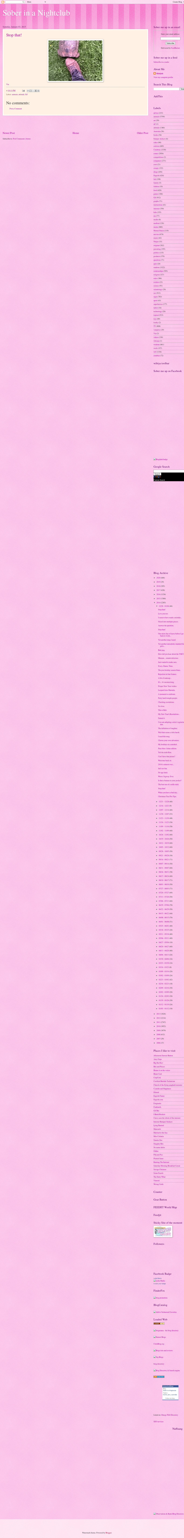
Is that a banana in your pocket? (169, 780)
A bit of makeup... (164, 678)
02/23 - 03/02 (164, 979)
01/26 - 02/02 (164, 996)
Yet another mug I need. (167, 639)
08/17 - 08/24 (164, 876)
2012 (159, 1018)
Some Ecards (158, 1173)
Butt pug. (161, 650)
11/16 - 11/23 (164, 822)
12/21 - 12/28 (164, 801)
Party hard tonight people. (168, 698)
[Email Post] (23, 90)
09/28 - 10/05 (164, 851)
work (155, 348)
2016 (159, 594)
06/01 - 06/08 (164, 921)
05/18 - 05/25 (164, 930)
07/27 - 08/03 (164, 888)
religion (156, 274)
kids (155, 212)
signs (155, 296)
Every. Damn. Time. (165, 666)
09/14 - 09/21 (164, 859)
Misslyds (159, 73)
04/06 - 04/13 (164, 954)
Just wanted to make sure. (167, 662)
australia (174, 1394)
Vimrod (156, 1180)
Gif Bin (156, 1110)
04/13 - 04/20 (164, 950)
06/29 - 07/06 (164, 905)
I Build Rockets (159, 1114)
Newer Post (9, 133)
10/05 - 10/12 (164, 847)
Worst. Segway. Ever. (166, 776)
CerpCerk (157, 1077)
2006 (159, 1043)
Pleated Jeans (158, 1158)
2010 (159, 1026)
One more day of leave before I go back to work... (170, 634)
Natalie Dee (158, 1140)
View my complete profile (163, 77)
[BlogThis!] (30, 90)
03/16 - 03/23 (164, 967)
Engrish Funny (159, 1096)
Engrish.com (158, 1099)
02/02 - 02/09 (164, 992)
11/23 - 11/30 (164, 818)
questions (157, 260)
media (156, 219)
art (155, 120)
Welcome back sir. (165, 760)
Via (7, 84)
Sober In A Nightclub (169, 1390)
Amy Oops (158, 1059)
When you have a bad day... (168, 792)
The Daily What (159, 1177)
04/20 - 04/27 (164, 946)
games (156, 194)
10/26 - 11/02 (164, 834)
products (157, 256)
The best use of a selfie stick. (168, 784)
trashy (156, 322)
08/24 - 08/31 (164, 872)
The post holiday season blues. (169, 670)
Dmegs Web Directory (169, 1415)
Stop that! (14, 34)
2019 (159, 582)
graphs (156, 201)
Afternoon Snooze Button (163, 1055)
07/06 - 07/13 (164, 901)
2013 (159, 1013)
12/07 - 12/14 (164, 810)
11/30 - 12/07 (164, 814)
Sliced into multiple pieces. (168, 621)
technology (158, 311)
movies (156, 234)
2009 (159, 1030)
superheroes (158, 304)
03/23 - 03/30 (164, 963)
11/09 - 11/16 (164, 826)
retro (155, 278)
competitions (158, 157)
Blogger (109, 1532)
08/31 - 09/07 (164, 868)
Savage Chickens (160, 1169)
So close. (161, 706)
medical (156, 223)
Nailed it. (161, 718)
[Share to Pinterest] (38, 90)
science (156, 285)
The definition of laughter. (168, 728)
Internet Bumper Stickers (163, 1121)
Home (76, 133)
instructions (158, 204)
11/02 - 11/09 (164, 830)
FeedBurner (175, 48)
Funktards (157, 1107)
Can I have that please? (166, 756)
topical (156, 315)
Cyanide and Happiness (162, 1088)
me (155, 216)
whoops (156, 341)
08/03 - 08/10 (164, 884)
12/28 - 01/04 (164, 606)
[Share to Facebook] (35, 90)
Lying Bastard (159, 1125)
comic (156, 153)
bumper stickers (159, 138)
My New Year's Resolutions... (169, 714)
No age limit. (163, 772)
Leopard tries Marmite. (166, 690)
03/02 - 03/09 (164, 975)
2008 (159, 1034)
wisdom (156, 344)
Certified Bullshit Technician (164, 1081)
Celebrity (157, 149)
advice (156, 113)
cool (155, 164)
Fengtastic (157, 1103)
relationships (158, 271)
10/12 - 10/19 (164, 843)
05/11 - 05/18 (164, 934)
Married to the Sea (160, 1132)
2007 (159, 1038)
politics (156, 252)
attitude (21, 94)
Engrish (156, 175)
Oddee (156, 1151)
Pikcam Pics (158, 1154)
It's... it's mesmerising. (166, 682)
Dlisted (156, 1092)
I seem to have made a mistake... (170, 617)
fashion (156, 186)
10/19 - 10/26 (164, 838)
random (156, 267)
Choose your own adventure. (168, 740)
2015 (159, 598)
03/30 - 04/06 (164, 959)
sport (155, 300)
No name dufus (159, 1147)
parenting (157, 249)
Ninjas (156, 241)
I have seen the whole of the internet (167, 1118)
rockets (156, 282)
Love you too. (163, 613)
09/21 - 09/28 (164, 855)
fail (155, 179)
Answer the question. (166, 625)
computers (157, 160)
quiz (155, 263)
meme (156, 227)
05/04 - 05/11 (164, 938)
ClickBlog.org (159, 1344)
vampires (157, 329)
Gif (26, 94)
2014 (159, 602)
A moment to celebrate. (167, 694)
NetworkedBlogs (168, 1386)
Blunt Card (158, 1074)
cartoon (156, 146)
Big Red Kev (158, 1062)
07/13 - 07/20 (164, 896)
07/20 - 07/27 (164, 892)
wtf (155, 351)
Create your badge (160, 1283)
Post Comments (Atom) (22, 138)
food (155, 190)
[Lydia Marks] (159, 1280)
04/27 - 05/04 (164, 942)
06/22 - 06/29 (164, 909)
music (156, 238)
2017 (159, 590)
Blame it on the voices (162, 1070)
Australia (157, 131)
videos (156, 337)
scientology (158, 289)
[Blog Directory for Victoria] (159, 1324)
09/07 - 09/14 (164, 863)
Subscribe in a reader (161, 62)
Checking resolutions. (166, 702)
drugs (156, 171)
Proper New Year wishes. (167, 686)
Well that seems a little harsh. (169, 732)
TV (155, 326)
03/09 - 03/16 (164, 971)
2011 (159, 1022)
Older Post (142, 133)
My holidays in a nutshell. (167, 744)
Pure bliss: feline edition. (167, 748)
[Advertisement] (75, 123)
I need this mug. (164, 736)
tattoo (156, 307)
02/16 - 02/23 (164, 983)
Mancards (157, 1129)
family (156, 182)
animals (15, 94)
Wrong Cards (158, 1184)
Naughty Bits (158, 1143)
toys (155, 318)
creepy (156, 168)
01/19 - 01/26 (164, 1000)
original (156, 245)
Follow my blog (170, 1398)
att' (155, 124)
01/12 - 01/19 (164, 1004)
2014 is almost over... (166, 764)
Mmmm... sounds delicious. (168, 658)
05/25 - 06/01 (164, 926)
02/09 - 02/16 (164, 988)
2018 (159, 586)
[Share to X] (33, 90)
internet (156, 208)
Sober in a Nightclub (36, 12)
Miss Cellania (159, 1136)
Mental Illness (159, 230)
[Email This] (28, 90)
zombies (157, 355)
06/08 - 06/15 (164, 917)
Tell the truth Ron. (165, 752)
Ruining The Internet (161, 1162)
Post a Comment (16, 108)
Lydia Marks (158, 1278)
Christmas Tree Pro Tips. (167, 796)
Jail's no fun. (162, 768)
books (156, 135)
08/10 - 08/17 (164, 880)
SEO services (158, 1421)
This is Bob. (162, 710)
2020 (159, 577)
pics (169, 1394)
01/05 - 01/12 (164, 1008)
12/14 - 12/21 (164, 805)
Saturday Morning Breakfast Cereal (167, 1165)
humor (165, 1394)
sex (155, 293)
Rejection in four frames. (167, 674)
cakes (156, 142)
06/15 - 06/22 (164, 913)
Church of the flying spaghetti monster (168, 1085)
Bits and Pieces (159, 1066)
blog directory (159, 1364)
